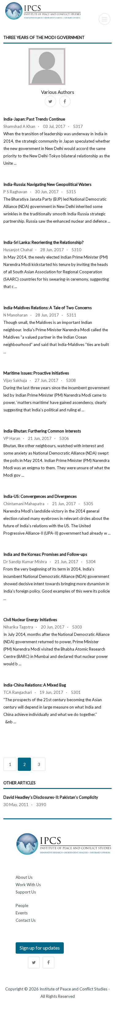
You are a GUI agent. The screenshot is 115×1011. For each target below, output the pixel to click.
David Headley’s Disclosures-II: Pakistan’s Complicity (50, 797)
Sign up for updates (40, 948)
